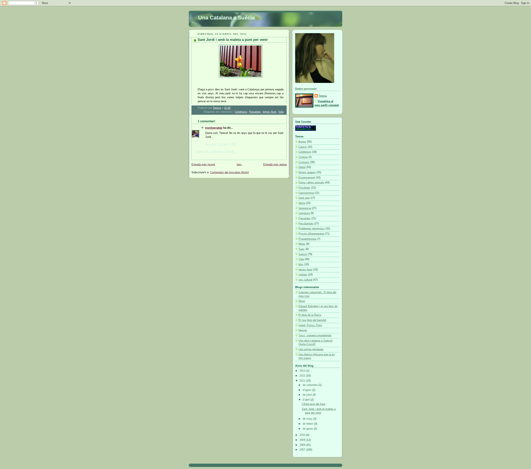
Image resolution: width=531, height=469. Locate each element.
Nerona (302, 330)
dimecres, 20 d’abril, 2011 (220, 144)
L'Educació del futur (313, 404)
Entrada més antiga (275, 164)
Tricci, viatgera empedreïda (314, 335)
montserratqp (213, 127)
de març (308, 418)
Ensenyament (306, 177)
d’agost (307, 390)
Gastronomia (306, 192)
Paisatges (255, 111)
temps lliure (269, 111)
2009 (303, 440)
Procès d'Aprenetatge (311, 233)
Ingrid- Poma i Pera (310, 325)
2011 (303, 380)
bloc (300, 264)
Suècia (302, 254)
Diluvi (301, 301)
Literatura (304, 213)
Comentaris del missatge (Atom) (229, 172)
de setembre (310, 385)
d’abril (307, 399)
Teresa (323, 96)
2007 (303, 449)
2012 (303, 375)
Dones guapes (307, 172)
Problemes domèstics (311, 228)
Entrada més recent (203, 164)
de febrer (308, 423)
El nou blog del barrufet (312, 320)
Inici (239, 164)
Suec (301, 249)
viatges (302, 274)
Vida (281, 111)
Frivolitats (304, 187)
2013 (303, 370)
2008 (303, 445)
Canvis (302, 146)
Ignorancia (304, 208)
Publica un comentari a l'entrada (215, 151)
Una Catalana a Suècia (226, 18)
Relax (301, 243)
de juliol (308, 394)
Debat (302, 167)
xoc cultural (305, 279)
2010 (303, 435)
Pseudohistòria (307, 239)
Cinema (303, 157)
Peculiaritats (305, 223)
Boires (302, 141)
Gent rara (304, 197)
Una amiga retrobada (310, 349)
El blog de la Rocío (309, 315)
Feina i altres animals (311, 182)
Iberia (301, 203)
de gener (308, 428)
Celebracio (241, 111)
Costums (303, 162)
